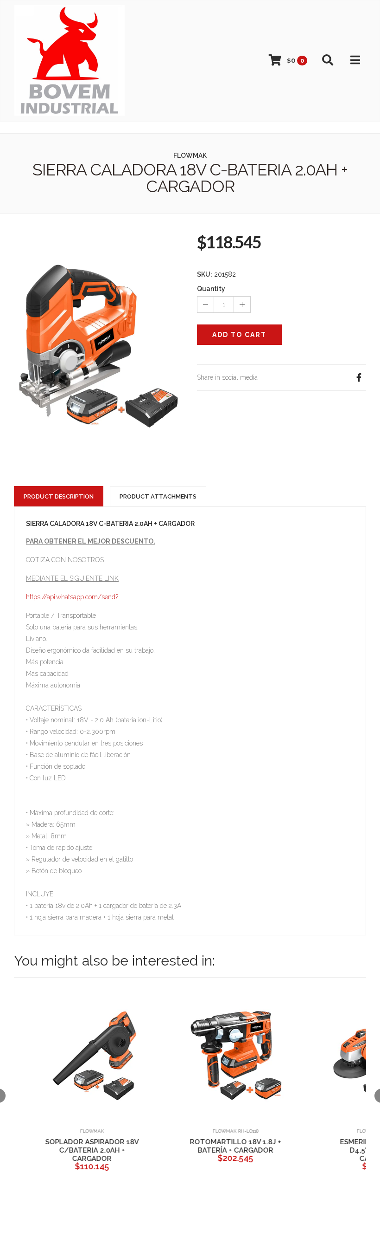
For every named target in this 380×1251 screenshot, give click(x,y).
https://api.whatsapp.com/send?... (74, 597)
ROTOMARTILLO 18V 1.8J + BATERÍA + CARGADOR (222, 1146)
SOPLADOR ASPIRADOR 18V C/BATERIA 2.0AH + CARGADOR (79, 1150)
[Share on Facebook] (358, 377)
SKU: (204, 274)
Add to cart (239, 334)
